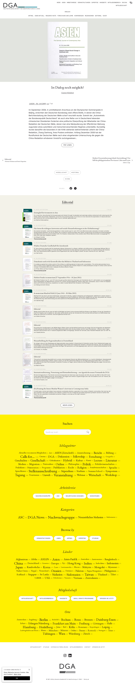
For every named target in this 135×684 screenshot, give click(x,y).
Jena (59, 627)
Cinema (43, 456)
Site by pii (86, 679)
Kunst (89, 460)
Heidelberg (47, 627)
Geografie (110, 456)
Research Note (51, 15)
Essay (105, 15)
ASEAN (45, 559)
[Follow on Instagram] (65, 655)
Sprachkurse (21, 471)
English (67, 11)
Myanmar (113, 567)
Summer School (96, 471)
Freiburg (85, 623)
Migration (35, 464)
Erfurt (23, 623)
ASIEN (63, 2)
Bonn (78, 619)
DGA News (37, 517)
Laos (57, 567)
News (59, 2)
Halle (111, 623)
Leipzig (107, 627)
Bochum (67, 619)
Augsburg (33, 619)
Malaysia (87, 567)
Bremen (89, 619)
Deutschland (34, 563)
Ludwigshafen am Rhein (30, 630)
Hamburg (30, 627)
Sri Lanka (45, 574)
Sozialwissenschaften (99, 467)
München (54, 630)
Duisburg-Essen (107, 619)
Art (51, 453)
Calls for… (29, 456)
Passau (83, 630)
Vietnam (78, 577)
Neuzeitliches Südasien (75, 496)
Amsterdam (22, 619)
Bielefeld (56, 620)
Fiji (64, 563)
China (68, 179)
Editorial (98, 15)
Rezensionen (89, 15)
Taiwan (91, 574)
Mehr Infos (17, 674)
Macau (77, 567)
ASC (22, 517)
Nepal (34, 571)
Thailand (103, 574)
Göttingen (99, 623)
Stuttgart (103, 630)
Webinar (82, 475)
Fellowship (80, 456)
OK (17, 678)
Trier (111, 630)
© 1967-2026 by (64, 679)
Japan (21, 567)
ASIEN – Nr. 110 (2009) (37, 103)
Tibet (114, 574)
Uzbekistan (58, 578)
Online (61, 464)
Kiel (65, 627)
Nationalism (49, 464)
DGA (52, 456)
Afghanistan (23, 559)
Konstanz (83, 627)
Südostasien (94, 496)
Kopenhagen (95, 627)
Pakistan (81, 570)
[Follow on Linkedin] (70, 655)
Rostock (93, 630)
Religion (83, 467)
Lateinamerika (67, 567)
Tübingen (50, 633)
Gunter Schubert (67, 92)
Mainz (44, 630)
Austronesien (98, 559)
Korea (48, 567)
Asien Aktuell (39, 15)
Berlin (45, 620)
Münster (65, 630)
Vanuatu (68, 578)
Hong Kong (75, 563)
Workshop (112, 475)
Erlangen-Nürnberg (40, 623)
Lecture (99, 460)
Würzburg (75, 633)
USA (48, 578)
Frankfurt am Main (65, 623)
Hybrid (69, 460)
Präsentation (34, 467)
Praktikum (21, 467)
